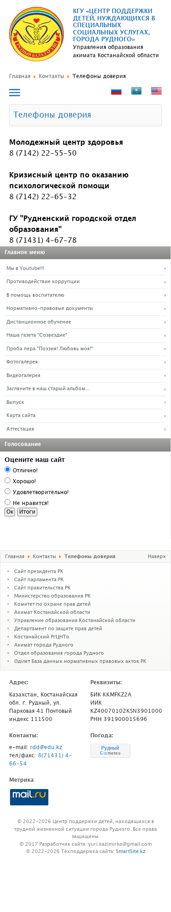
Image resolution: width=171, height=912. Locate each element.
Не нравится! (31, 503)
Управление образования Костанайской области (74, 620)
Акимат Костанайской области (52, 612)
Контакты (51, 76)
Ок (9, 512)
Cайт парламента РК (39, 580)
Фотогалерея (22, 362)
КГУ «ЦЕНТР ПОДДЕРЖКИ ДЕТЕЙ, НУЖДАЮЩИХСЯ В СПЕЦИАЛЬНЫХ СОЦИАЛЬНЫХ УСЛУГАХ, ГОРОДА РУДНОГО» (114, 25)
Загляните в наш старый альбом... (47, 389)
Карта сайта (21, 415)
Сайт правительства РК (42, 588)
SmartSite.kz (130, 851)
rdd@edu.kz (46, 747)
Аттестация (20, 429)
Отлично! (25, 470)
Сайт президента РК (38, 571)
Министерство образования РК (52, 596)
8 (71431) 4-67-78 (43, 240)
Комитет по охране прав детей (52, 604)
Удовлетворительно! (41, 492)
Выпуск (15, 402)
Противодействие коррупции (43, 281)
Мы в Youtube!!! (25, 268)
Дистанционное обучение (38, 322)
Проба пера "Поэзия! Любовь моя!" (49, 349)
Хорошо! (24, 481)
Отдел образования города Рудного (59, 653)
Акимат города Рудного (43, 645)
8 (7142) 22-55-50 (43, 153)
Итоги (27, 512)
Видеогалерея (23, 375)
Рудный (110, 747)
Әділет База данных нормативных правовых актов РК (80, 661)
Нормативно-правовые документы (49, 308)
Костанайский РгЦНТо (41, 637)
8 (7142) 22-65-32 (43, 197)
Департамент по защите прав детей (58, 629)
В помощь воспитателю (35, 295)
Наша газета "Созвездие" (36, 335)
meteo (110, 753)
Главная (20, 76)
